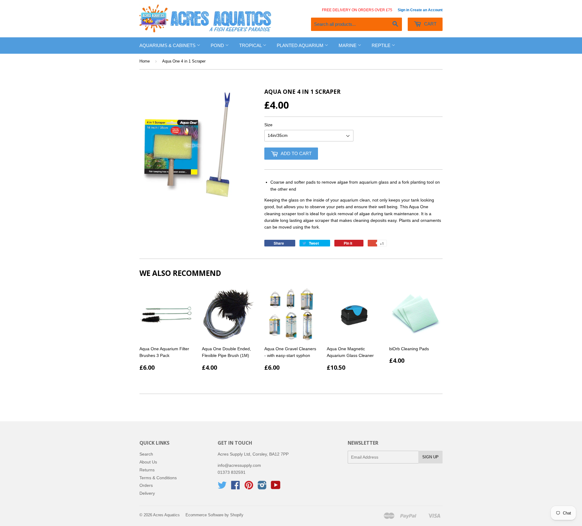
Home (144, 61)
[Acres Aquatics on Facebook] (235, 487)
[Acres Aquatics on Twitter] (222, 487)
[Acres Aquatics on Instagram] (262, 487)
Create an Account (426, 10)
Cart (429, 23)
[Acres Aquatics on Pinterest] (248, 487)
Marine (348, 45)
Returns (147, 469)
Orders (146, 485)
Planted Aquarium (301, 45)
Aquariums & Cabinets (168, 45)
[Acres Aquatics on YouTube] (275, 487)
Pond (218, 45)
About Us (148, 462)
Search (146, 454)
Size (268, 124)
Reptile (382, 45)
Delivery (147, 493)
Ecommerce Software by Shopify (214, 515)
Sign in (403, 10)
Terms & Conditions (158, 477)
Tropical (251, 45)
